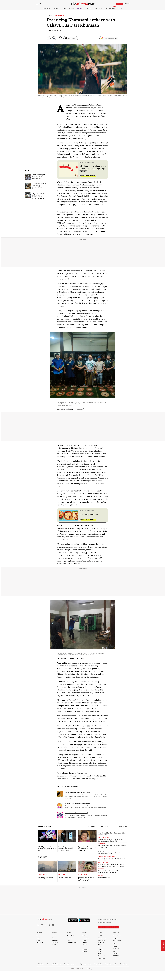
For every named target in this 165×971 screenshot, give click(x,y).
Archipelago (40, 942)
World (63, 8)
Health (99, 947)
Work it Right (101, 958)
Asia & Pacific (71, 935)
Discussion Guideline (111, 964)
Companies (55, 940)
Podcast (84, 951)
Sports (115, 953)
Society (38, 940)
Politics (39, 935)
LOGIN (128, 4)
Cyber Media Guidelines (54, 964)
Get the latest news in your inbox (107, 919)
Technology (101, 942)
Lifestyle (100, 935)
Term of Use (123, 964)
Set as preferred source (110, 38)
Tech (53, 938)
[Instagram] (42, 925)
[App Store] (72, 920)
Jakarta (38, 938)
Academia (85, 947)
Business (55, 8)
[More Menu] (37, 4)
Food (99, 951)
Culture (50, 15)
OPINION (71, 8)
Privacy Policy (98, 964)
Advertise (74, 964)
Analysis (84, 942)
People (100, 944)
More (114, 943)
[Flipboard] (53, 925)
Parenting (100, 949)
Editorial (84, 935)
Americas (69, 938)
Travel (114, 951)
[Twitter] (49, 925)
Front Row (98, 8)
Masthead (41, 964)
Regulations (55, 942)
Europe (69, 940)
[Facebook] (46, 925)
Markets (54, 944)
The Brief (84, 944)
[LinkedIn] (38, 925)
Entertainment (102, 938)
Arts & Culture (102, 940)
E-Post (120, 8)
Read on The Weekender (87, 175)
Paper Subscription (85, 964)
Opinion (84, 932)
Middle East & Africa (72, 942)
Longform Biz (116, 938)
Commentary (86, 938)
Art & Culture (60, 15)
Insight (84, 940)
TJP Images (116, 955)
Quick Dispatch (117, 935)
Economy (54, 935)
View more (92, 826)
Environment (101, 956)
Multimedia (116, 949)
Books (99, 953)
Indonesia (46, 8)
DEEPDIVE (89, 8)
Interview (85, 949)
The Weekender (110, 8)
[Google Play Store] (84, 920)
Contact (66, 964)
